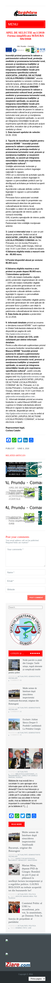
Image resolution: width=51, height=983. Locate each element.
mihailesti (22, 860)
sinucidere (32, 860)
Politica (32, 894)
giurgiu (19, 777)
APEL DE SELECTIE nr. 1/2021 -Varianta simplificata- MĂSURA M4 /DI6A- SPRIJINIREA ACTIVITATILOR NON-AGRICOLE (24, 493)
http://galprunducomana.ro (18, 334)
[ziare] (9, 954)
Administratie (34, 676)
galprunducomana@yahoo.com (20, 396)
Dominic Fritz (21, 928)
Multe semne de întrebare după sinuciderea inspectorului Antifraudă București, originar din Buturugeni (23, 841)
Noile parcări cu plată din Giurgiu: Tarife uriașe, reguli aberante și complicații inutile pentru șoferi (25, 666)
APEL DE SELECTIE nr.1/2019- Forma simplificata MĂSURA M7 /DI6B (23, 521)
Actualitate (23, 676)
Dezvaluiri (12, 678)
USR (29, 928)
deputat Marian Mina (24, 896)
